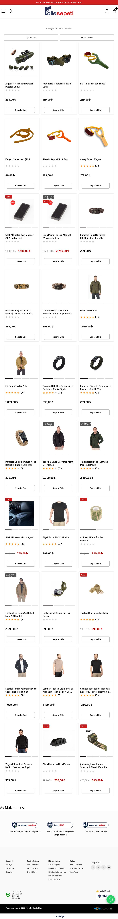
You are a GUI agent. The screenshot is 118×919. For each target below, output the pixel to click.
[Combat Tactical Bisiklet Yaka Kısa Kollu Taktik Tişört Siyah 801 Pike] (96, 665)
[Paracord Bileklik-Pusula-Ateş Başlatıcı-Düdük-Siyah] (59, 362)
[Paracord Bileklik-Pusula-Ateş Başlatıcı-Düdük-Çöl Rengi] (21, 438)
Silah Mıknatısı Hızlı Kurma (56, 764)
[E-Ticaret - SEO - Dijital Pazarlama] (103, 908)
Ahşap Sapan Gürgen (90, 159)
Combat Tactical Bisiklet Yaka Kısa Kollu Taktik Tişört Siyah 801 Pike (95, 690)
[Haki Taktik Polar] (96, 287)
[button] (9, 378)
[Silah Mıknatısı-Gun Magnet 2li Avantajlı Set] (21, 211)
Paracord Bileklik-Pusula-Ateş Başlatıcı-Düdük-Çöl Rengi (20, 463)
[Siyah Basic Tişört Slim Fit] (59, 514)
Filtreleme (88, 37)
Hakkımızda (10, 868)
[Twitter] (98, 867)
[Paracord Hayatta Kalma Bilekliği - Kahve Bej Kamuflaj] (59, 287)
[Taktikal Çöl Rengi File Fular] (96, 589)
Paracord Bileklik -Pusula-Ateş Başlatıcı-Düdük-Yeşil (95, 388)
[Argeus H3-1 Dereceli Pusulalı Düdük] (59, 60)
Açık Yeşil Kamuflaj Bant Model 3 (92, 539)
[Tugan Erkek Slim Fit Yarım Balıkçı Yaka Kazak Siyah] (21, 740)
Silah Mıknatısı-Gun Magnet (19, 537)
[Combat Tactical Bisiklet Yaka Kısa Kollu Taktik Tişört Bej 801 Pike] (59, 665)
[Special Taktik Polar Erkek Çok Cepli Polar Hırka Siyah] (21, 665)
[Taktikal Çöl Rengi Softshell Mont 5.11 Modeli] (21, 589)
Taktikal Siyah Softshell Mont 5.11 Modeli (58, 463)
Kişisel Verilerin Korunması (57, 872)
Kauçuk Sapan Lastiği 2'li (17, 159)
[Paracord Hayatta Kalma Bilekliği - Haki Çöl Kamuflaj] (21, 287)
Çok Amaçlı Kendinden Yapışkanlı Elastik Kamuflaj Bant (93, 766)
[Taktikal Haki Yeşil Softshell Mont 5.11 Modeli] (96, 438)
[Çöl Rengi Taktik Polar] (21, 362)
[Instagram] (103, 867)
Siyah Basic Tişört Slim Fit (56, 537)
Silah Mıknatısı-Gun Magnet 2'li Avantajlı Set (19, 236)
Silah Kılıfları (31, 872)
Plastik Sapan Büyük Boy (92, 84)
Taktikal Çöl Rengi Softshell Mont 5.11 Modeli (19, 614)
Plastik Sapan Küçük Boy (55, 159)
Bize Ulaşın (9, 872)
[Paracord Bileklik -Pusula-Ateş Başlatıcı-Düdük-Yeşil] (96, 362)
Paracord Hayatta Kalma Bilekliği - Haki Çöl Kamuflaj (19, 312)
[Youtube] (108, 867)
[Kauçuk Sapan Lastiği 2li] (21, 135)
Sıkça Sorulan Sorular (76, 868)
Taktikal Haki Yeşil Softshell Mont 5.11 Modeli (94, 463)
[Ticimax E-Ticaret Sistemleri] (59, 916)
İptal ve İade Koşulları (55, 876)
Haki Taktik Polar (89, 310)
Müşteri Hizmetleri (76, 865)
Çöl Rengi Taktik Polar (16, 386)
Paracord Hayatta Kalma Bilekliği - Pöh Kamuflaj (92, 236)
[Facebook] (93, 867)
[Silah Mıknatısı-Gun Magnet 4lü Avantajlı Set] (59, 211)
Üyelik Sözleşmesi (54, 865)
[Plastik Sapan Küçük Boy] (59, 135)
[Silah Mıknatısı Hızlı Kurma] (59, 740)
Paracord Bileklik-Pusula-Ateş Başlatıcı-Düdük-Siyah (58, 388)
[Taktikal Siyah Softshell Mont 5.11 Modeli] (59, 438)
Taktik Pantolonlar (33, 865)
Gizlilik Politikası (54, 879)
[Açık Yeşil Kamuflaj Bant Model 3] (96, 514)
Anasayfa (9, 865)
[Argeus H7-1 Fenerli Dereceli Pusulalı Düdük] (21, 60)
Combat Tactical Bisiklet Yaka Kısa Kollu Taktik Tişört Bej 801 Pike (58, 690)
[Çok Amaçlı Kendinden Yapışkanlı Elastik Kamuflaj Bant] (96, 740)
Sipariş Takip (74, 872)
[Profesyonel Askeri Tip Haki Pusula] (59, 589)
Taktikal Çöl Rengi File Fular (94, 613)
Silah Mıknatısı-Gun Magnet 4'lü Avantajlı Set (57, 236)
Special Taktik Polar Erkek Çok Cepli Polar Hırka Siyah (20, 690)
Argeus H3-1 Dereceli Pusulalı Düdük (57, 85)
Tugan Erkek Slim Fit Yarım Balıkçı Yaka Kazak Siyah (18, 766)
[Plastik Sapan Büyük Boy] (96, 60)
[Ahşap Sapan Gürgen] (96, 135)
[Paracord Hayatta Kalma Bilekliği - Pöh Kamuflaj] (96, 211)
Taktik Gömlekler (32, 868)
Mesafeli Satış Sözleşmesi (56, 868)
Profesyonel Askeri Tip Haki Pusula (57, 614)
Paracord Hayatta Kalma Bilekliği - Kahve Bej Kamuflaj (57, 312)
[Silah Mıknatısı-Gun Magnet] (21, 514)
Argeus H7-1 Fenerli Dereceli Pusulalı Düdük (19, 85)
